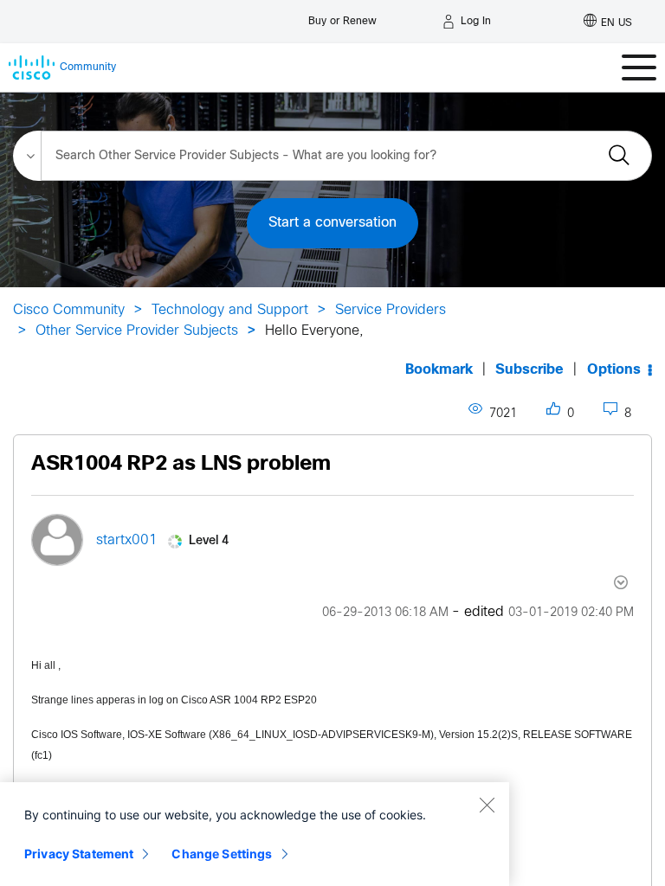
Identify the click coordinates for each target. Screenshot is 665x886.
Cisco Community (69, 310)
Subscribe (529, 369)
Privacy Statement (78, 853)
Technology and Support (230, 310)
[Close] (486, 804)
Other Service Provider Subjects (137, 330)
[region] (254, 834)
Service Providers (390, 310)
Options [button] (614, 369)
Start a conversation (332, 222)
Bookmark (439, 369)
